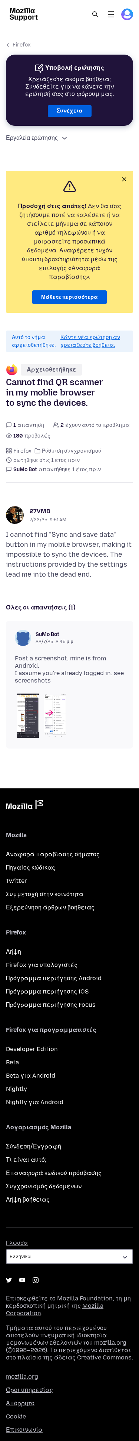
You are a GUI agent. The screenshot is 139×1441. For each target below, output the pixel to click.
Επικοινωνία (24, 1429)
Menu (111, 14)
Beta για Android (30, 1075)
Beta (12, 1062)
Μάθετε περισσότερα (69, 297)
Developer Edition (32, 1049)
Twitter (16, 880)
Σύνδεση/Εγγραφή (33, 1146)
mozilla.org (22, 1376)
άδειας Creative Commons (93, 1357)
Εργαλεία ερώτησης (32, 138)
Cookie (16, 1416)
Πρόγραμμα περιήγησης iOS (47, 991)
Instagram (36, 1280)
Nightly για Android (34, 1102)
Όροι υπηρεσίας (29, 1389)
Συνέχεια (70, 111)
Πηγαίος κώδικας (30, 867)
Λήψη (13, 951)
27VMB (40, 511)
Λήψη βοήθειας (28, 1199)
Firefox (22, 45)
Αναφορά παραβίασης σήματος (53, 854)
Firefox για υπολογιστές (41, 964)
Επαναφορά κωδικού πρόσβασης (54, 1172)
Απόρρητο (20, 1403)
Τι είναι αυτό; (26, 1159)
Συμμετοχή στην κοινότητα (44, 894)
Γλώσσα (17, 1243)
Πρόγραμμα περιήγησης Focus (51, 1004)
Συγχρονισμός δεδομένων (44, 1186)
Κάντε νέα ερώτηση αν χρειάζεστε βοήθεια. (90, 341)
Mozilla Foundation (85, 1298)
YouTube (22, 1280)
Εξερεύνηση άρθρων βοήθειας (50, 907)
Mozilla (24, 806)
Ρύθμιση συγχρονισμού (71, 451)
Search (95, 14)
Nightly (16, 1088)
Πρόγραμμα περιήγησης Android (54, 978)
